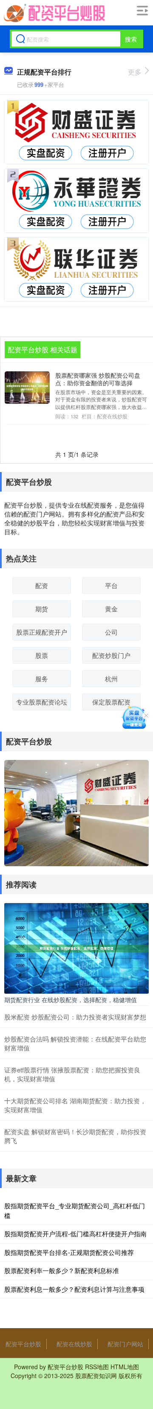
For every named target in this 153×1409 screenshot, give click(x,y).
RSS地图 (97, 1366)
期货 (41, 608)
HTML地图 (124, 1366)
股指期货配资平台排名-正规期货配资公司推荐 (69, 1252)
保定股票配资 (111, 701)
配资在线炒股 (74, 1344)
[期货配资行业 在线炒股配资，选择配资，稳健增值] (76, 947)
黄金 (111, 608)
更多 (135, 72)
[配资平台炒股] (54, 13)
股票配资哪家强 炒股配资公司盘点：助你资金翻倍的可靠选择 (97, 379)
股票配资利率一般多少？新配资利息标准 (61, 1270)
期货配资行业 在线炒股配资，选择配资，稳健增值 (70, 999)
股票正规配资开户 (41, 631)
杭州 (111, 678)
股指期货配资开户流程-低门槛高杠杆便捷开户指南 (75, 1233)
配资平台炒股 (23, 1344)
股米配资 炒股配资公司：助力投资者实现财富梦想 (75, 1016)
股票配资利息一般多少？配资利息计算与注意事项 (74, 1289)
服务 (41, 678)
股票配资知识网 (96, 1375)
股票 (41, 655)
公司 (111, 631)
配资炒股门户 (111, 655)
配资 (41, 585)
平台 (111, 585)
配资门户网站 (125, 1344)
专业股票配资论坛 (41, 701)
